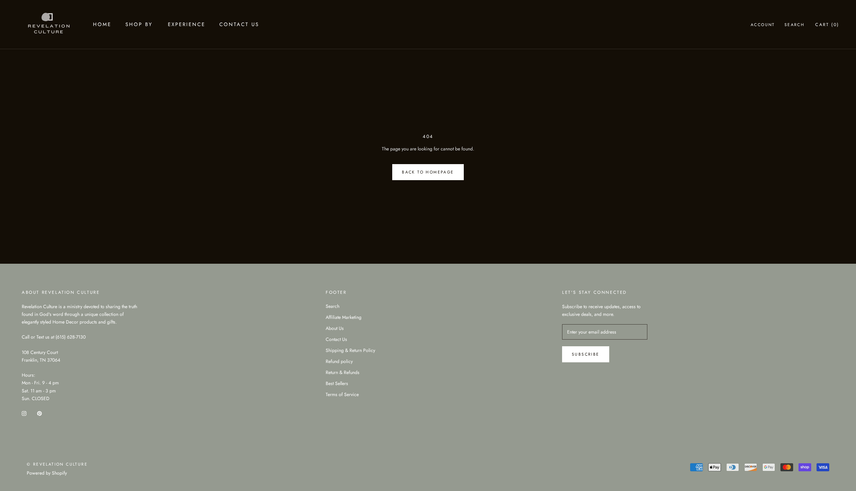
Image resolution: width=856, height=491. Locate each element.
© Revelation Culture (57, 464)
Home (102, 24)
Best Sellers (337, 383)
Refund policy (339, 361)
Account (763, 25)
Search (794, 25)
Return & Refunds (342, 372)
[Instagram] (24, 413)
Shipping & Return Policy (350, 350)
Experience (186, 24)
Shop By (138, 24)
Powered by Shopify (47, 473)
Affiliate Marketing (343, 317)
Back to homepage (428, 172)
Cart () (827, 24)
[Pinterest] (39, 413)
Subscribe (586, 354)
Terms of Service (342, 394)
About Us (335, 328)
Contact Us (239, 24)
